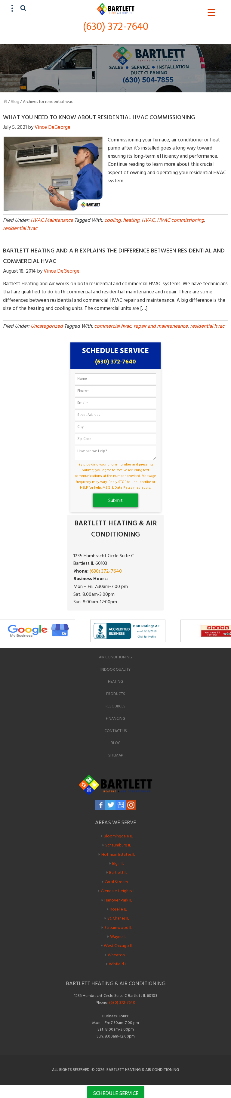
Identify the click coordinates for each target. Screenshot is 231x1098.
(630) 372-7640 (116, 26)
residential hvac (20, 228)
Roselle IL (118, 909)
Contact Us (115, 731)
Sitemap (115, 755)
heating (131, 220)
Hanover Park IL (118, 899)
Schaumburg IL (118, 845)
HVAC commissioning (180, 220)
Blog (15, 101)
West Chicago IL (118, 945)
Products (115, 694)
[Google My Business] (121, 805)
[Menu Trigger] (211, 13)
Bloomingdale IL (118, 836)
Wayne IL (118, 936)
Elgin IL (118, 863)
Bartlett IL (118, 872)
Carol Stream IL (118, 881)
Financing (115, 718)
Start (223, 644)
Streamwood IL (118, 927)
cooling (112, 220)
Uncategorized (47, 326)
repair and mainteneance (161, 326)
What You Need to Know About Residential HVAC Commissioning (99, 117)
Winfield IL (118, 963)
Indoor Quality (115, 669)
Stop (228, 644)
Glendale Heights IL (118, 890)
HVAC (148, 220)
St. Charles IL (118, 918)
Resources (115, 706)
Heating (115, 681)
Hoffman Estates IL (118, 854)
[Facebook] (100, 805)
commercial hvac (112, 326)
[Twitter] (110, 805)
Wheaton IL (118, 954)
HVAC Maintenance (52, 220)
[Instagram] (131, 805)
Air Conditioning (115, 657)
